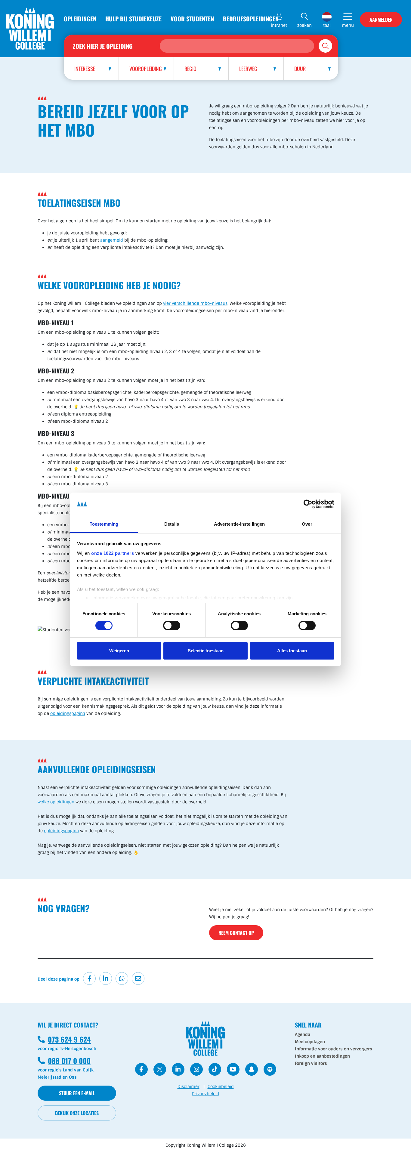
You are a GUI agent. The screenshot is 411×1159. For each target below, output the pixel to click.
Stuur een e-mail (77, 1093)
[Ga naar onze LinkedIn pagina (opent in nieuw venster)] (178, 1069)
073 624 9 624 (64, 1039)
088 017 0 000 (64, 1060)
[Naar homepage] (30, 28)
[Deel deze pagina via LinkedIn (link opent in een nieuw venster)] (105, 978)
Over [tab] (307, 524)
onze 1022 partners (112, 553)
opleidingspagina (67, 713)
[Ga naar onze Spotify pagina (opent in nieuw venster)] (270, 1069)
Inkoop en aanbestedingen (322, 1056)
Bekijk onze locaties (77, 1113)
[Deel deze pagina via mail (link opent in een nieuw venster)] (138, 978)
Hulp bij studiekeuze (133, 18)
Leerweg (248, 69)
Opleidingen (80, 18)
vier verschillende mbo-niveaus (195, 303)
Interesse (84, 69)
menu (348, 25)
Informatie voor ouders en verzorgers (333, 1049)
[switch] (171, 625)
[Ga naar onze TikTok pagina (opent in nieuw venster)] (215, 1069)
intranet (279, 25)
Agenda (302, 1034)
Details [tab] (171, 524)
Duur (300, 69)
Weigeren (119, 650)
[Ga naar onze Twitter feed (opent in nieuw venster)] (159, 1069)
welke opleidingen (56, 802)
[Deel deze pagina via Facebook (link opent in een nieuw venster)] (89, 978)
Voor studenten (192, 18)
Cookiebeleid (221, 1086)
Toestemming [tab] (104, 524)
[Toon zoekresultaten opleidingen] (325, 46)
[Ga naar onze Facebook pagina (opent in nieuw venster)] (141, 1069)
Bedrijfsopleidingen (251, 18)
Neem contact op (236, 932)
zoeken (304, 25)
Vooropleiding (145, 69)
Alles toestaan (292, 650)
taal (327, 25)
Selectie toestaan (206, 650)
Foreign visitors (311, 1063)
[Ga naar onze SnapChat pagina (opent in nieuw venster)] (251, 1069)
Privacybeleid (205, 1093)
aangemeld (111, 240)
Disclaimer (188, 1086)
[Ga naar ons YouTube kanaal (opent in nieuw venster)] (233, 1069)
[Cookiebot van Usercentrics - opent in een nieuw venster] (308, 503)
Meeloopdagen (310, 1041)
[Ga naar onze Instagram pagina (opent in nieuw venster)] (196, 1069)
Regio (190, 69)
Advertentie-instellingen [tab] (239, 524)
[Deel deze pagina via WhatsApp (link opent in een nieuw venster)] (122, 978)
